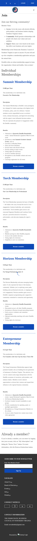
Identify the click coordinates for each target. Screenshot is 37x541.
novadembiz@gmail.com (16, 524)
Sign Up (18, 471)
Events (6, 488)
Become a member (18, 166)
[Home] (15, 9)
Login (23, 3)
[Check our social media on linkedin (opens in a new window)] (11, 3)
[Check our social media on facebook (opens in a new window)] (7, 3)
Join (32, 3)
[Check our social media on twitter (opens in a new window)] (3, 3)
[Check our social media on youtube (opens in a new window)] (15, 3)
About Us (7, 482)
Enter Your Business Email (11, 462)
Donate (6, 495)
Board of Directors (10, 485)
